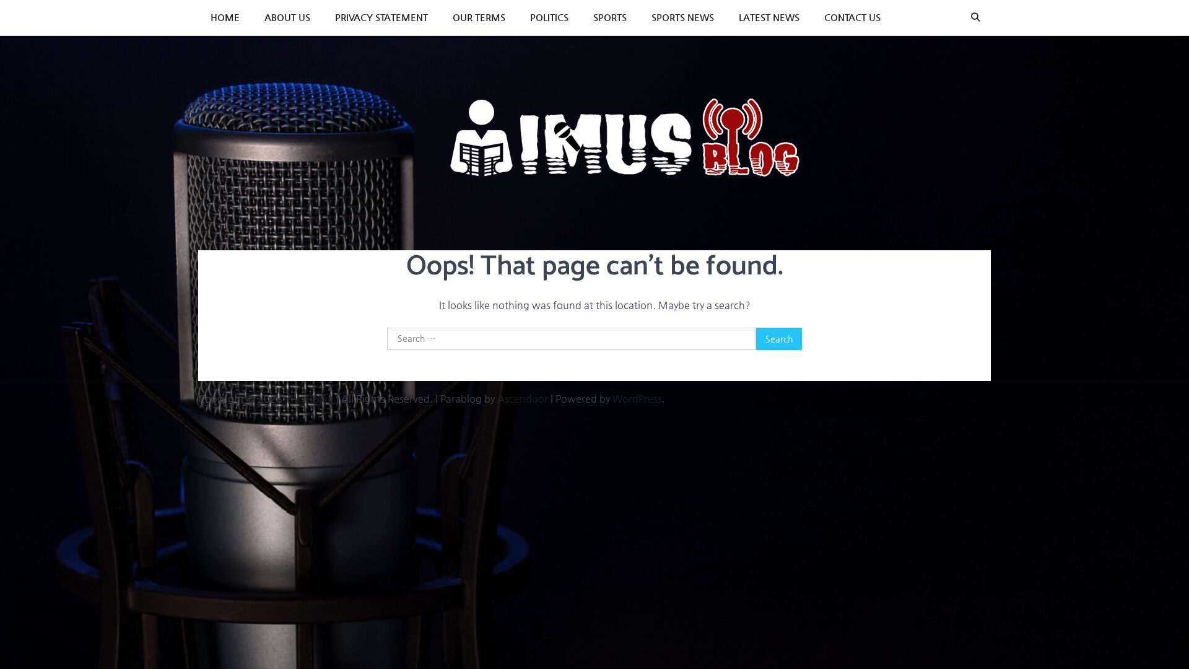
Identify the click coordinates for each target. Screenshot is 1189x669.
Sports (610, 17)
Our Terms (479, 17)
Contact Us (852, 17)
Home (225, 17)
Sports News (682, 17)
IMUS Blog (309, 398)
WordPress (637, 398)
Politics (549, 17)
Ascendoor (522, 398)
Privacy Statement (381, 17)
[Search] (975, 17)
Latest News (769, 17)
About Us (287, 17)
